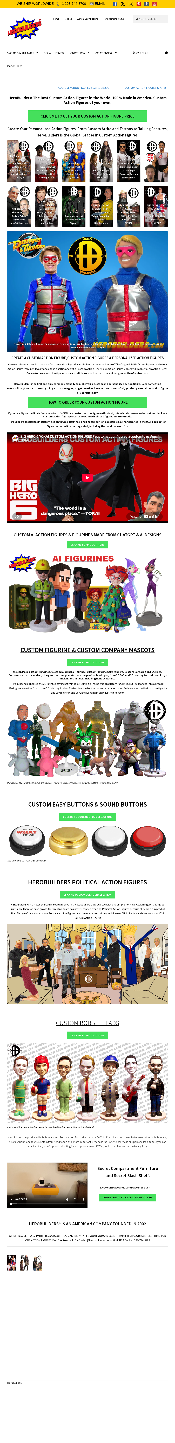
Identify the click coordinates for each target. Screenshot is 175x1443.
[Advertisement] (66, 1315)
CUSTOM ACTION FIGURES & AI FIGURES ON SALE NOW (78, 87)
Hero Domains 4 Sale (113, 18)
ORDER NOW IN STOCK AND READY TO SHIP (127, 1197)
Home (56, 18)
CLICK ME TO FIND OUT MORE (87, 544)
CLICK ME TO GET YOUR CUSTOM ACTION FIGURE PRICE (87, 116)
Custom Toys (77, 52)
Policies (68, 18)
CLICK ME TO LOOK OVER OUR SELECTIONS (87, 816)
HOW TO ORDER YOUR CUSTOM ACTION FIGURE (88, 402)
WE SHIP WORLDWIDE (35, 3)
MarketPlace (14, 66)
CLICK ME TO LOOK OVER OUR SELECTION (87, 894)
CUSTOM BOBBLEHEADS (87, 1023)
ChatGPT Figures (54, 52)
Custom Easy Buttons (87, 18)
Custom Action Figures (20, 52)
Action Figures (104, 52)
